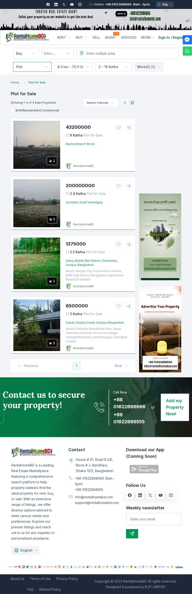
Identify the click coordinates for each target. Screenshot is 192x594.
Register (180, 37)
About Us (17, 579)
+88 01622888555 (89, 490)
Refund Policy (50, 589)
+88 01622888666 (118, 4)
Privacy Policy (67, 579)
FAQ (30, 589)
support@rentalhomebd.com (97, 503)
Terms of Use (40, 579)
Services (129, 37)
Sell (96, 37)
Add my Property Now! (175, 407)
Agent (110, 37)
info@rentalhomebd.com (94, 497)
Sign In (164, 37)
